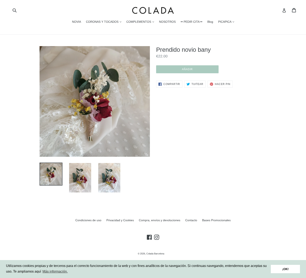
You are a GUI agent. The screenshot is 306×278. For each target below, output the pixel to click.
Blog (210, 21)
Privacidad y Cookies (120, 220)
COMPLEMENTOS (141, 21)
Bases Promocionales (216, 220)
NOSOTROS (167, 21)
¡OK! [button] (285, 269)
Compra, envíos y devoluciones (159, 220)
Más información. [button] (55, 271)
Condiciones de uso (88, 220)
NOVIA (76, 21)
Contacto (191, 220)
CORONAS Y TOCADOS (104, 21)
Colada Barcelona (155, 253)
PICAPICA (227, 21)
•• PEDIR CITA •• (191, 21)
